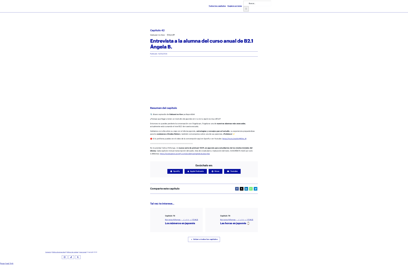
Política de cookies (72, 252)
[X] (241, 188)
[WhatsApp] (251, 188)
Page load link (6, 263)
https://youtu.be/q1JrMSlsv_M (234, 139)
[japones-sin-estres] (139, 2)
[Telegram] (255, 188)
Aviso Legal (82, 252)
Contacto (48, 252)
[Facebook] (237, 188)
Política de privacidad (59, 252)
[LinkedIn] (246, 188)
